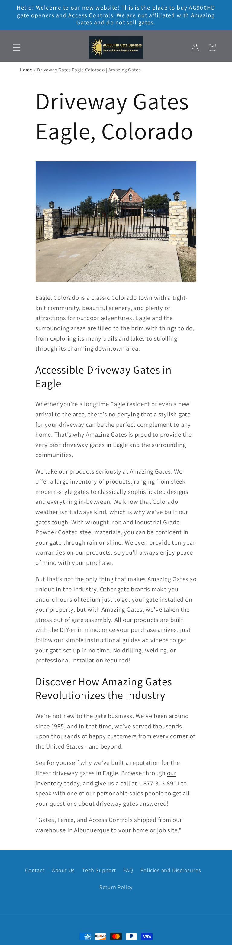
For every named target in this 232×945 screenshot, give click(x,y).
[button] (16, 47)
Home (26, 69)
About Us (63, 870)
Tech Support (99, 870)
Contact (34, 870)
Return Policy (116, 887)
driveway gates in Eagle (95, 445)
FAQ (128, 870)
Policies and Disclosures (170, 870)
